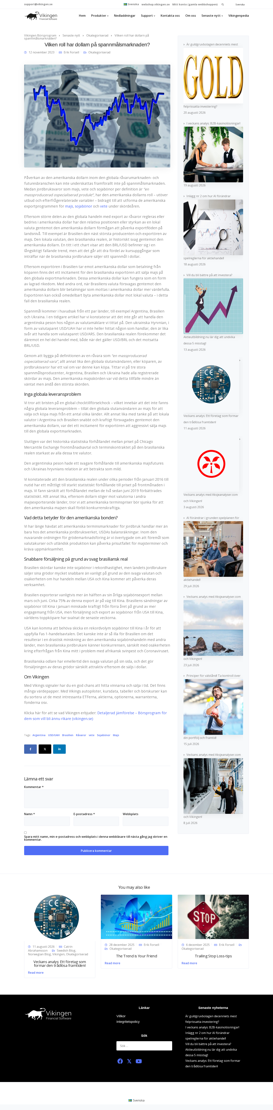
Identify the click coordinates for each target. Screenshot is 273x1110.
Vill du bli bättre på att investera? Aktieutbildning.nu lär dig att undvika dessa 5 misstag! (211, 1049)
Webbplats (130, 814)
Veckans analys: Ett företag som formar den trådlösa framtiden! (59, 963)
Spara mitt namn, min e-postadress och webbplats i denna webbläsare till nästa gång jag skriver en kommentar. (95, 838)
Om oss (190, 16)
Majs (116, 735)
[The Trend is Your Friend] (136, 917)
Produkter (98, 16)
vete (104, 206)
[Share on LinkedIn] (59, 749)
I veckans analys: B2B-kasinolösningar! (212, 1027)
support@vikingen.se (38, 4)
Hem (82, 16)
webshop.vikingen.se (156, 4)
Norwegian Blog (39, 954)
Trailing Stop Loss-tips (213, 955)
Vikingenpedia (238, 16)
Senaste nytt (211, 16)
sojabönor (83, 206)
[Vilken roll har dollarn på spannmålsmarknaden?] (97, 116)
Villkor (121, 1016)
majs (69, 206)
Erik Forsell (71, 52)
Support (147, 16)
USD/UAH (54, 735)
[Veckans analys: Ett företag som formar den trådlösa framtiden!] (56, 917)
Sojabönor (103, 735)
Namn (29, 814)
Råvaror (81, 735)
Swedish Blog (66, 950)
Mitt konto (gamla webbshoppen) (195, 4)
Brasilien (67, 735)
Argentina (39, 735)
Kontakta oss (170, 16)
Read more (36, 973)
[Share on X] (45, 749)
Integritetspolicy (128, 1022)
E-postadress (84, 814)
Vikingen (58, 954)
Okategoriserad (99, 52)
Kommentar (34, 786)
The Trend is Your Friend (136, 955)
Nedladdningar (124, 16)
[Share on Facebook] (30, 749)
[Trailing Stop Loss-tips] (213, 917)
